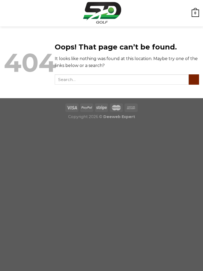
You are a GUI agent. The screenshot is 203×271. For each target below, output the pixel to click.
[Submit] (194, 79)
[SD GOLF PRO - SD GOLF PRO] (101, 13)
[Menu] (7, 13)
